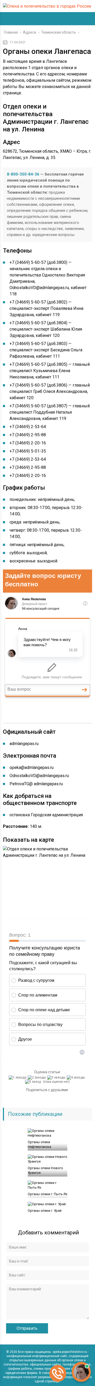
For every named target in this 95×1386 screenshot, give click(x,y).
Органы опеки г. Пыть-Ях (47, 1194)
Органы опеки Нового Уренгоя (45, 1170)
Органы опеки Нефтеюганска (39, 1144)
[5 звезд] (33, 1082)
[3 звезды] (57, 1077)
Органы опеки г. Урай (44, 1211)
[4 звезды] (76, 1077)
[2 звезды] (37, 1077)
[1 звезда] (18, 1077)
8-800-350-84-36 (23, 174)
